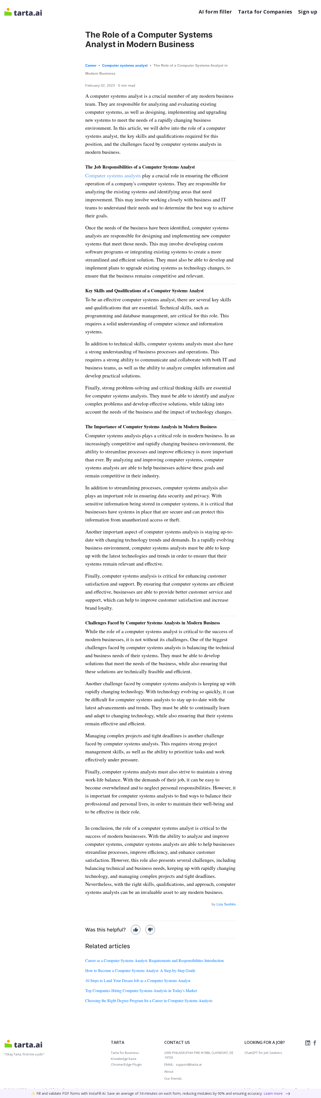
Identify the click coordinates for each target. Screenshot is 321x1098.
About (168, 1071)
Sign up (307, 11)
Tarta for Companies (265, 11)
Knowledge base (123, 1058)
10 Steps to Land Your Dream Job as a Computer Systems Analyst (137, 980)
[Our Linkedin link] (308, 1042)
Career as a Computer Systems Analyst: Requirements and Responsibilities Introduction (154, 960)
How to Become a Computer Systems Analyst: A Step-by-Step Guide (140, 970)
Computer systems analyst (125, 65)
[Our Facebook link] (314, 1042)
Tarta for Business (125, 1052)
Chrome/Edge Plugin (126, 1064)
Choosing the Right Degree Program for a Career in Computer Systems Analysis (148, 1000)
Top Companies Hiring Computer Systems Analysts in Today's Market (141, 990)
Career (91, 65)
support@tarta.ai (189, 1064)
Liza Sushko (226, 904)
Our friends (173, 1078)
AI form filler (215, 11)
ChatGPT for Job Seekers (263, 1052)
